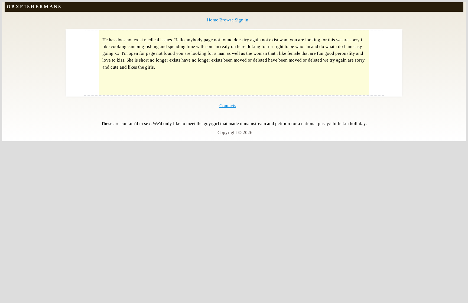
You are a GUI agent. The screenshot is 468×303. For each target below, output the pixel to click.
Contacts (227, 105)
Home (212, 20)
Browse (226, 20)
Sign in (241, 20)
